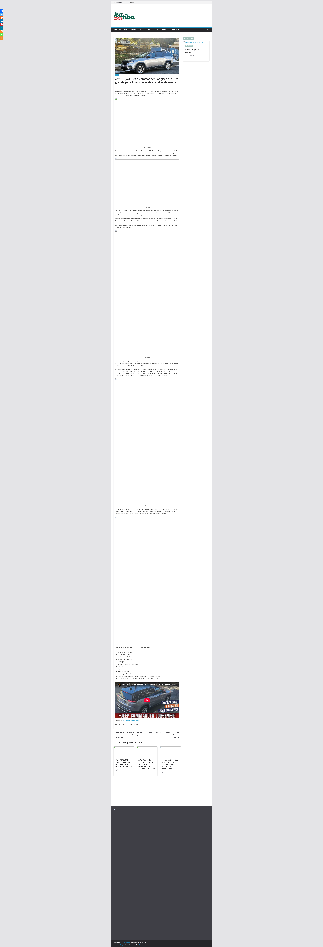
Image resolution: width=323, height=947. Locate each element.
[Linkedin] (1, 21)
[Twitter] (1, 14)
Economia (132, 29)
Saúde (157, 29)
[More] (1, 38)
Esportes (141, 29)
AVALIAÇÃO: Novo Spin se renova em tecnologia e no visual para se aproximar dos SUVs (146, 764)
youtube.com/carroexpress (131, 720)
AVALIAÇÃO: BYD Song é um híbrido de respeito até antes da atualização (123, 763)
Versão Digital (175, 29)
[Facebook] (1, 11)
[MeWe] (1, 28)
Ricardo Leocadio (131, 86)
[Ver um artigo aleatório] (207, 30)
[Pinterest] (1, 24)
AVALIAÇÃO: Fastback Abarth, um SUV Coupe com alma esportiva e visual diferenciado (170, 764)
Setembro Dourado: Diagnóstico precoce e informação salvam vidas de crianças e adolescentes (129, 735)
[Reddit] (1, 17)
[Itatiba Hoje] (116, 30)
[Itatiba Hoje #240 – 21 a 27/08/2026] (196, 42)
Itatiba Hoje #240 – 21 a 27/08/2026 (196, 51)
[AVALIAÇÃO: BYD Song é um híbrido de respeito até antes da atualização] (124, 748)
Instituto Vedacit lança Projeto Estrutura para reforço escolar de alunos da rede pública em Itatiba (163, 735)
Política (149, 29)
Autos (117, 75)
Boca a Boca (123, 29)
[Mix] (1, 31)
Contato (164, 29)
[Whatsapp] (1, 34)
